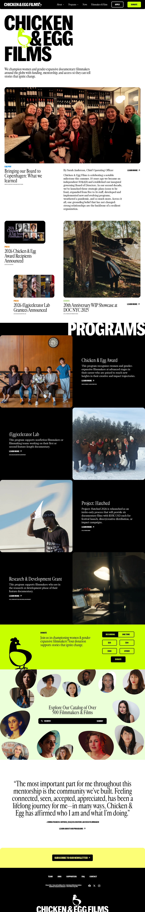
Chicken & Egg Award (100, 360)
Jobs (59, 876)
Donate (118, 659)
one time (126, 634)
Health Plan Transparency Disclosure (57, 886)
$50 (126, 643)
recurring (110, 634)
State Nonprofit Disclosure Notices (73, 885)
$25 (109, 643)
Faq (83, 876)
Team (50, 876)
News (85, 4)
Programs (72, 4)
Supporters (71, 876)
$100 (109, 651)
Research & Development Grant (35, 579)
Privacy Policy (49, 885)
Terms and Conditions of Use (59, 885)
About (59, 4)
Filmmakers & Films (99, 4)
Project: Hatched (96, 503)
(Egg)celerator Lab (24, 434)
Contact (93, 876)
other (127, 651)
